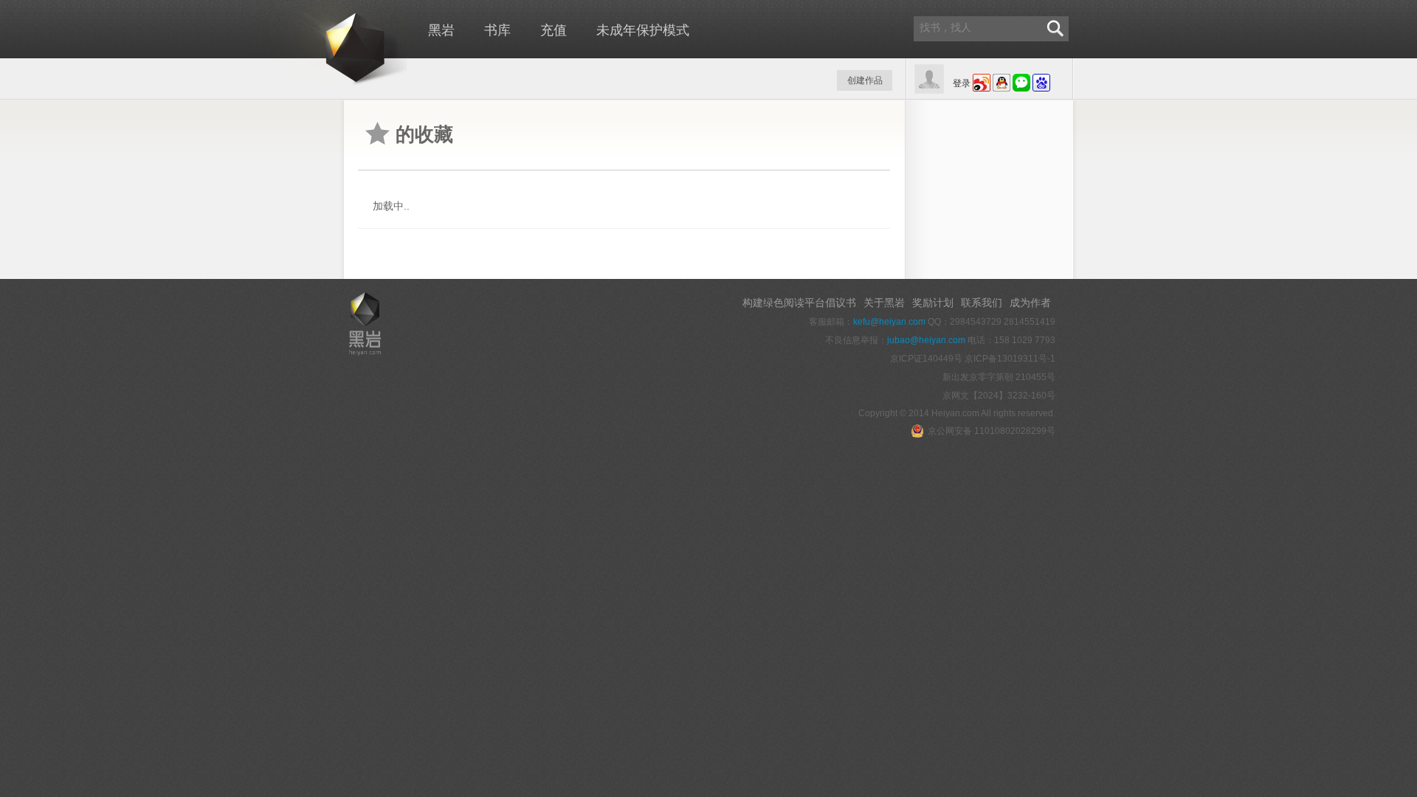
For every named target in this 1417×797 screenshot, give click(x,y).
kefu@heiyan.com (889, 322)
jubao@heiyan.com (926, 340)
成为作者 (1030, 302)
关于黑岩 (884, 302)
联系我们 (981, 302)
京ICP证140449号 (926, 358)
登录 (961, 83)
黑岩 (329, 44)
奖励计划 (933, 302)
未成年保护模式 (642, 30)
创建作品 (865, 80)
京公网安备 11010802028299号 (991, 431)
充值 (553, 30)
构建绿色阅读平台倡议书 (799, 302)
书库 (497, 30)
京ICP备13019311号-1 (1010, 358)
